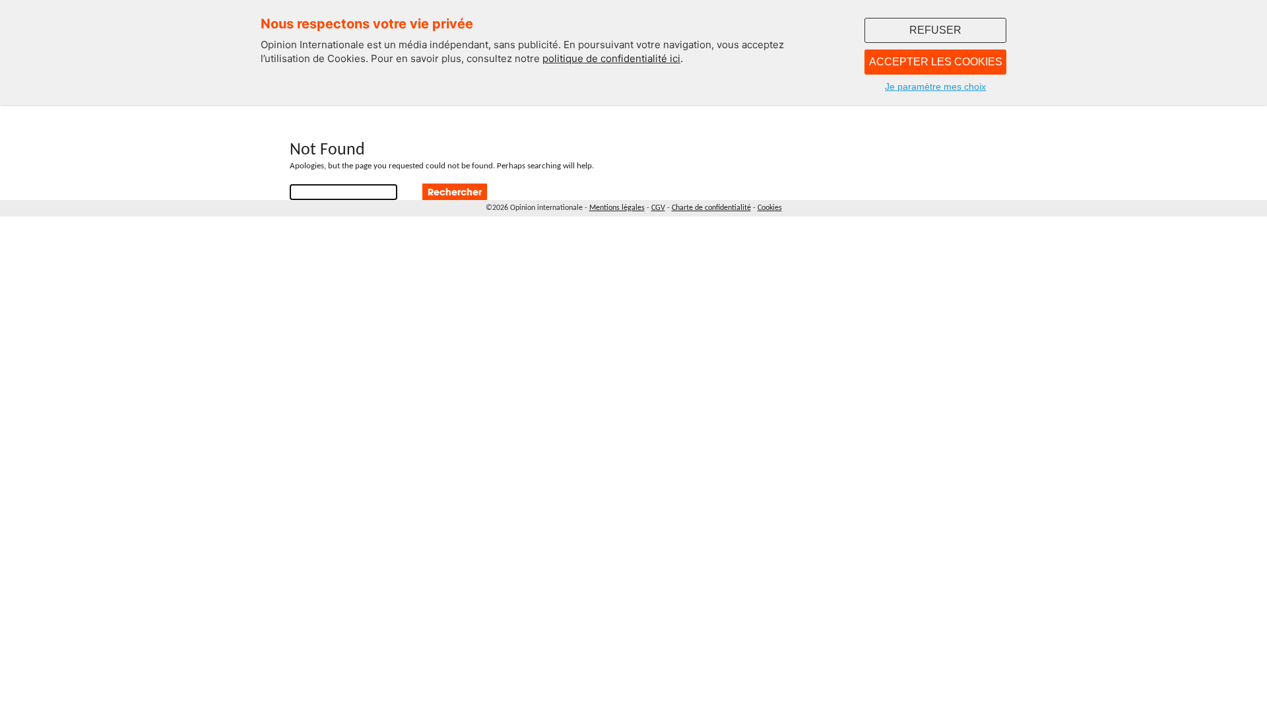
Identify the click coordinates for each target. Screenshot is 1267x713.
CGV (658, 208)
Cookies (770, 208)
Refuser (935, 30)
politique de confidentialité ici (611, 58)
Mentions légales (617, 208)
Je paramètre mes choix (935, 86)
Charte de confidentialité (711, 208)
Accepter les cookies (935, 61)
